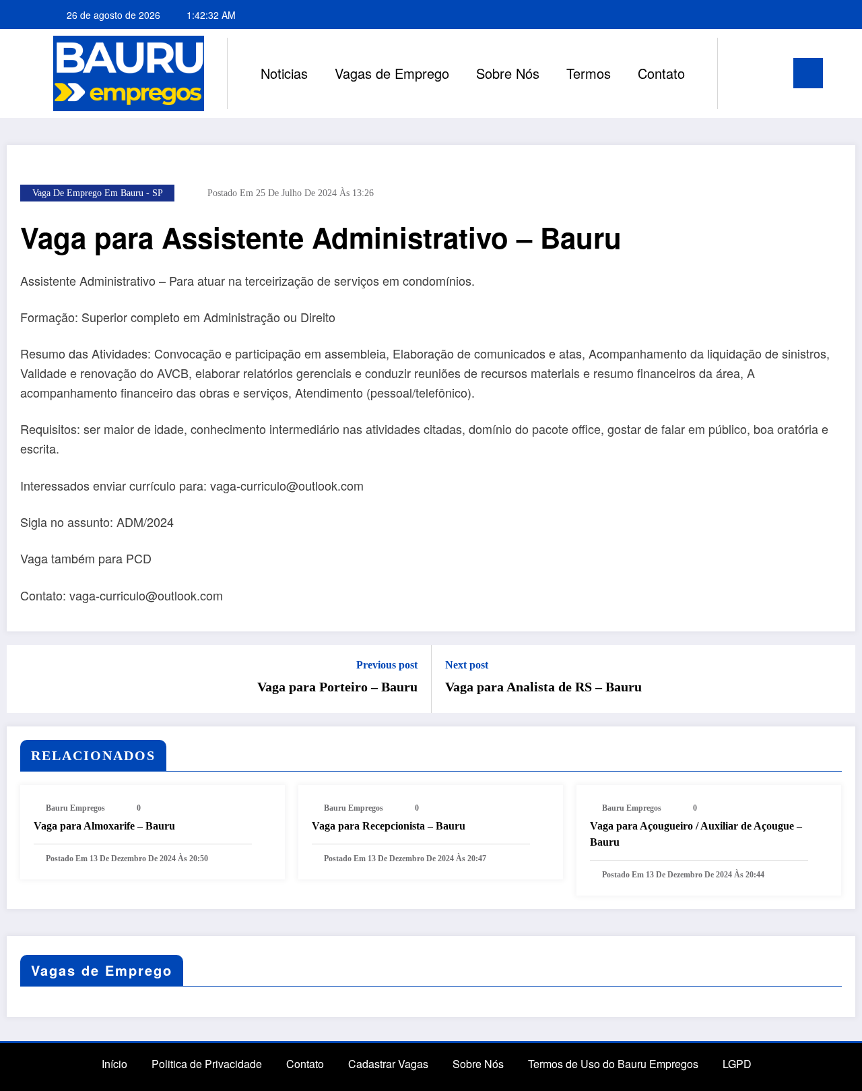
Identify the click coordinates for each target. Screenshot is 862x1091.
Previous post (387, 665)
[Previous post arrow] (25, 679)
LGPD (737, 1063)
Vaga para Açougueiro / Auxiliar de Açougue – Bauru (696, 834)
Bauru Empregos (75, 808)
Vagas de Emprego (392, 73)
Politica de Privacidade (207, 1063)
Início (114, 1063)
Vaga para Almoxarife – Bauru (104, 826)
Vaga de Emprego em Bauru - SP (97, 193)
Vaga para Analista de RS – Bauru (543, 686)
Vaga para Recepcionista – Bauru (388, 826)
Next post (466, 665)
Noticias (284, 73)
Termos (588, 73)
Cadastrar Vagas (388, 1063)
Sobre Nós (507, 73)
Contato (661, 73)
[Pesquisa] (741, 73)
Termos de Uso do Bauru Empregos (613, 1063)
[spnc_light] (766, 72)
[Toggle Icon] (808, 73)
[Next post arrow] (836, 679)
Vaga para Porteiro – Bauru (337, 686)
